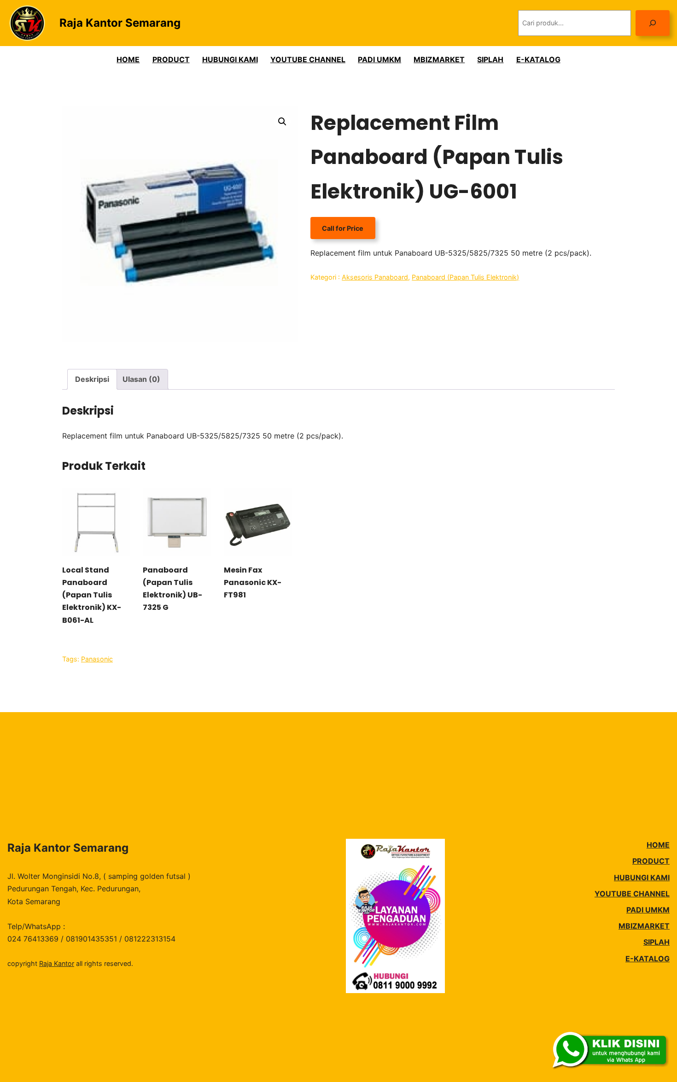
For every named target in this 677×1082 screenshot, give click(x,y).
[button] (282, 121)
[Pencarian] (653, 22)
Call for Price (342, 228)
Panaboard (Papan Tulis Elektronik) (465, 277)
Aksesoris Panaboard (375, 277)
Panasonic (97, 659)
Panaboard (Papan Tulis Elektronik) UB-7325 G (172, 589)
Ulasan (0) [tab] (141, 379)
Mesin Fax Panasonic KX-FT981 (252, 582)
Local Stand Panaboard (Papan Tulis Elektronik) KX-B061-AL (91, 595)
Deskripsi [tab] (92, 379)
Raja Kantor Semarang (120, 22)
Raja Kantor (56, 963)
